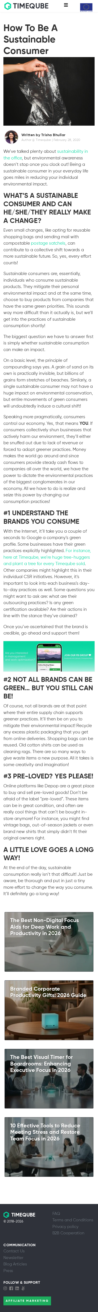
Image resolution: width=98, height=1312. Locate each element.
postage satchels (48, 243)
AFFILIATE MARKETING (27, 1300)
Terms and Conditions (72, 1220)
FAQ (56, 1214)
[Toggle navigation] (66, 6)
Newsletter (13, 1258)
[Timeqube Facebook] (12, 1289)
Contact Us (14, 1251)
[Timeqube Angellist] (24, 1289)
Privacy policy (65, 1227)
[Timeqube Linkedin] (18, 1289)
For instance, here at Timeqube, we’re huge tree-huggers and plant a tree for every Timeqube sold (47, 557)
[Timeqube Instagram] (6, 1289)
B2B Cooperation (68, 1233)
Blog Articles (15, 1264)
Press (8, 1271)
